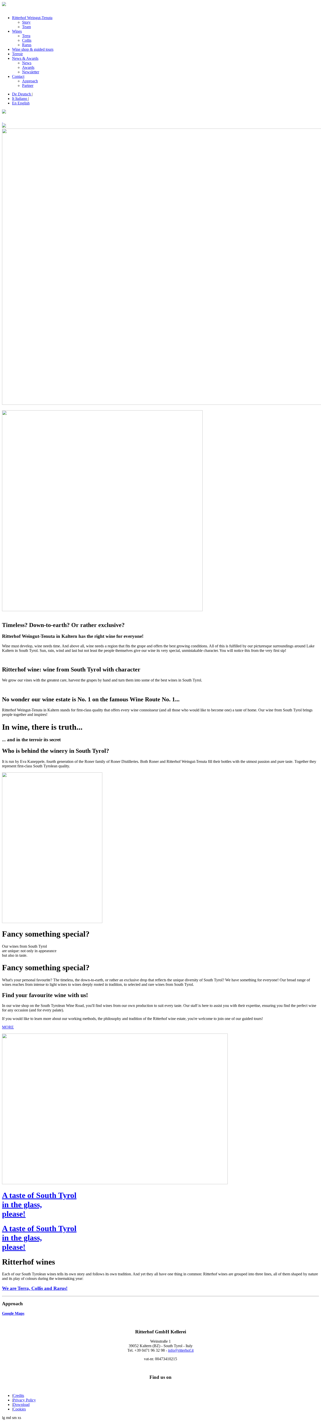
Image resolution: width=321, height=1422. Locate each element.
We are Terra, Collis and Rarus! (34, 1288)
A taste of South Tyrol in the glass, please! (39, 1204)
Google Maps (13, 1313)
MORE (8, 1027)
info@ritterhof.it (181, 1350)
